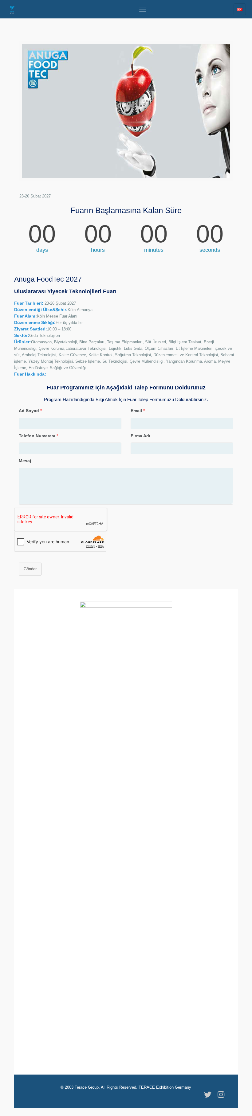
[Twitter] (207, 1094)
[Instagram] (220, 1094)
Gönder (30, 569)
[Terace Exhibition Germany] (12, 9)
